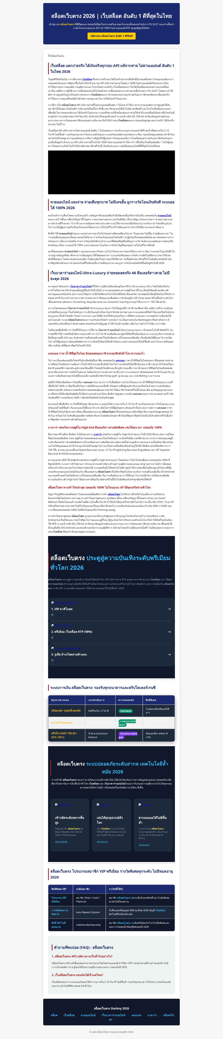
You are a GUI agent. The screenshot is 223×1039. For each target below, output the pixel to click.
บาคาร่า (152, 1015)
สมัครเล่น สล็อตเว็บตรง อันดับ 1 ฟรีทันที (112, 36)
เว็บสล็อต (69, 1015)
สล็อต (54, 1015)
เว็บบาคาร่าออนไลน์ (113, 1015)
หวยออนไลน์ (88, 1015)
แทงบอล (136, 1015)
